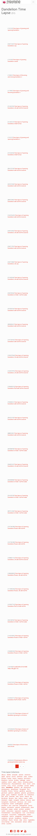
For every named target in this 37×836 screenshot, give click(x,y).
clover (29, 784)
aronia (14, 776)
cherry (20, 782)
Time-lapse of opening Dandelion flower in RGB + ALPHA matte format (18, 637)
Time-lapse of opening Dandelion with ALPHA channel (18, 169)
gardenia (22, 791)
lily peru (11, 798)
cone (33, 784)
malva (30, 798)
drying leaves (5, 789)
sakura (11, 816)
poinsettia (4, 809)
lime (16, 798)
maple (10, 800)
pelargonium (23, 805)
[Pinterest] (18, 831)
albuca (3, 775)
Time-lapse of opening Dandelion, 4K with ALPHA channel (18, 107)
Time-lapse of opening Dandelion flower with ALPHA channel (18, 528)
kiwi (2, 796)
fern (28, 789)
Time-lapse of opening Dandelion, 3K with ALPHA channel (18, 356)
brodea (16, 780)
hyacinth (20, 795)
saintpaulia (4, 816)
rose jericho (12, 814)
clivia (24, 784)
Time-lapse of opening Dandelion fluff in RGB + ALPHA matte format (18, 699)
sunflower (4, 820)
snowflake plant (27, 816)
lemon (22, 796)
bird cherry (27, 778)
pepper (3, 807)
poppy (11, 809)
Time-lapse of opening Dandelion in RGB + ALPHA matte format (18, 450)
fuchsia (16, 791)
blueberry (4, 780)
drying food (27, 787)
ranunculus (10, 811)
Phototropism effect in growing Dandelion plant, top (18, 761)
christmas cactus (28, 782)
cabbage (22, 780)
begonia (20, 778)
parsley (26, 804)
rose (23, 813)
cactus (28, 780)
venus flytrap (5, 822)
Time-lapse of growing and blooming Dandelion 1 (18, 91)
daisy (3, 787)
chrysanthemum (16, 784)
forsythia (4, 791)
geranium (4, 793)
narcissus (20, 802)
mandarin (4, 800)
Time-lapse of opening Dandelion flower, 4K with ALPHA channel (18, 575)
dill (21, 787)
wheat (25, 822)
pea (10, 805)
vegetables (31, 820)
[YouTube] (25, 831)
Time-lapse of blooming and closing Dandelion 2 (17, 76)
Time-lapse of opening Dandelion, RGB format (18, 122)
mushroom (13, 802)
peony (30, 805)
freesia (10, 791)
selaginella (18, 816)
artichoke (19, 776)
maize (26, 798)
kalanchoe (31, 795)
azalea (30, 776)
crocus (14, 785)
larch (6, 796)
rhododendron (5, 813)
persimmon (10, 807)
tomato (16, 820)
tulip (20, 820)
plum (32, 807)
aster (25, 776)
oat (25, 802)
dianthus (16, 787)
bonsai (11, 780)
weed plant (18, 822)
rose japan (4, 814)
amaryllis (14, 775)
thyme (11, 820)
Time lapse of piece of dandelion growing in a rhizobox (18, 714)
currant (26, 785)
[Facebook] (11, 831)
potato (16, 809)
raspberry (25, 811)
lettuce (27, 796)
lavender (12, 796)
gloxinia (23, 793)
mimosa (28, 800)
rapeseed (18, 811)
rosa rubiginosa (16, 813)
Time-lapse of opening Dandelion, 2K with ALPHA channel (18, 372)
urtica (25, 820)
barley (9, 778)
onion (29, 802)
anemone (27, 775)
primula (21, 809)
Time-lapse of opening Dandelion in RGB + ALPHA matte (18, 294)
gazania (28, 791)
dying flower (14, 789)
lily (31, 796)
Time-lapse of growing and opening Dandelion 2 (18, 138)
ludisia (21, 798)
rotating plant (22, 814)
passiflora (4, 805)
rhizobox (32, 811)
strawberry (18, 818)
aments (21, 775)
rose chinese (30, 813)
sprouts (11, 818)
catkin (14, 782)
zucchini (8, 823)
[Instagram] (15, 831)
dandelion (9, 787)
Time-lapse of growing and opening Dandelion (18, 29)
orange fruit (5, 804)
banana (3, 778)
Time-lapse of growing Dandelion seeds (17, 60)
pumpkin (27, 809)
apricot (8, 776)
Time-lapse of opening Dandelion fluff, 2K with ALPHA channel (18, 606)
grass (8, 795)
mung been (4, 802)
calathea (4, 782)
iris (25, 795)
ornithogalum (19, 804)
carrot (10, 782)
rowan (29, 814)
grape (3, 795)
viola (12, 822)
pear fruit (15, 805)
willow (30, 822)
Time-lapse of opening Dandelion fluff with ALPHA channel (18, 387)
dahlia (32, 785)
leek (17, 796)
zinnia (3, 823)
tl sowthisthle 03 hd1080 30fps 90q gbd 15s (17, 667)
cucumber (20, 785)
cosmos (3, 785)
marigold (16, 800)
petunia (17, 807)
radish (3, 811)
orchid (12, 804)
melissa (22, 800)
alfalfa (9, 775)
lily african (4, 798)
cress (9, 785)
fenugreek (23, 789)
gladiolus (17, 793)
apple (3, 776)
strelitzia (25, 818)
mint (33, 800)
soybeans (4, 818)
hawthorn (14, 795)
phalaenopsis (25, 807)
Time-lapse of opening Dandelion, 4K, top (18, 263)
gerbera (10, 793)
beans (14, 778)
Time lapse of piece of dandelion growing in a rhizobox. (18, 730)
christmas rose (5, 784)
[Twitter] (22, 831)
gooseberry (30, 793)
